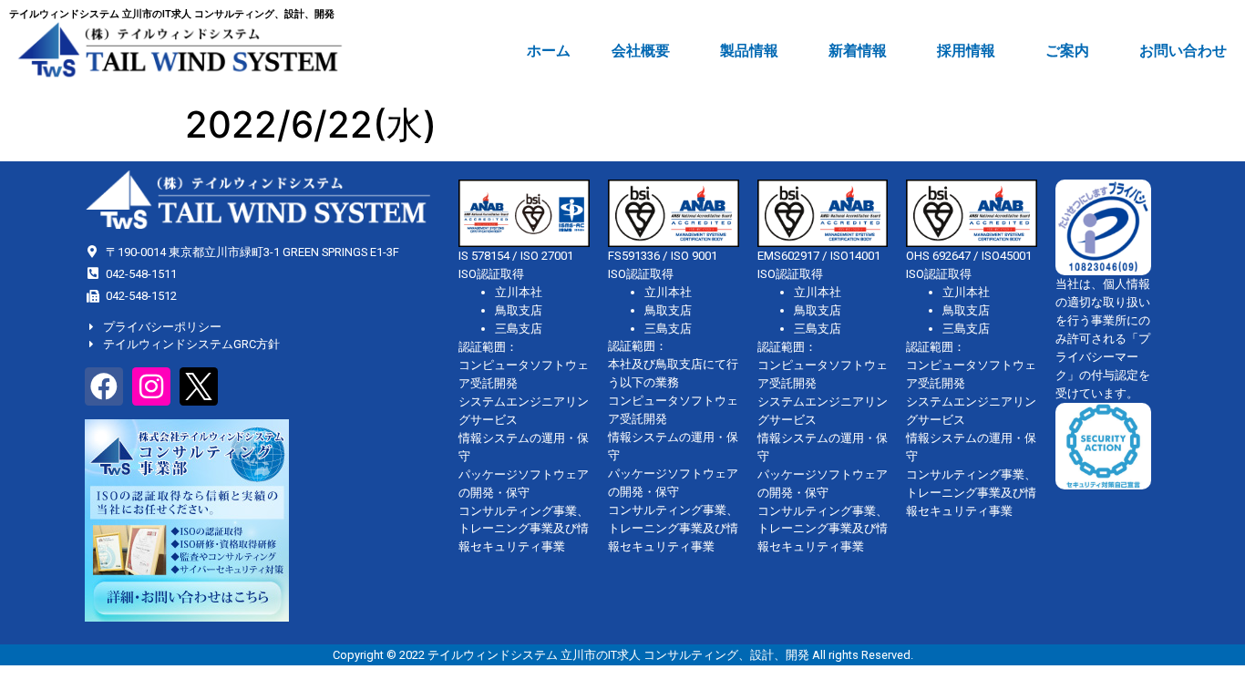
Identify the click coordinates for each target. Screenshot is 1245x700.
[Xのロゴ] (199, 386)
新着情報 (857, 50)
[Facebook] (104, 386)
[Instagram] (151, 386)
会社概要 (641, 50)
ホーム (549, 50)
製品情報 (749, 50)
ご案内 (1067, 50)
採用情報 (966, 50)
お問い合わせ (1183, 50)
